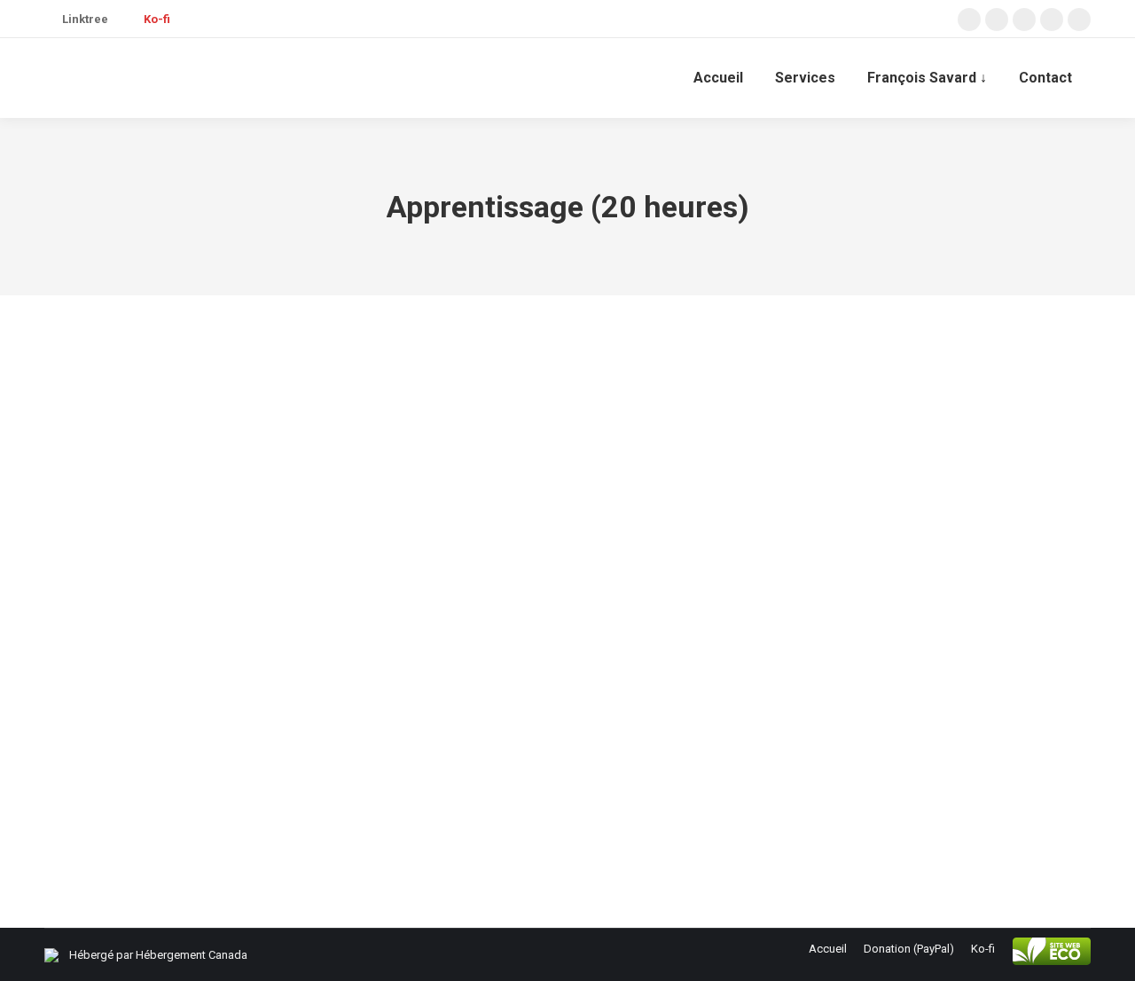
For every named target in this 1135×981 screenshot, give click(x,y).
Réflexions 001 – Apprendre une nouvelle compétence (284, 745)
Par (306, 778)
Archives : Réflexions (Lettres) (143, 778)
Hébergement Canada (191, 954)
